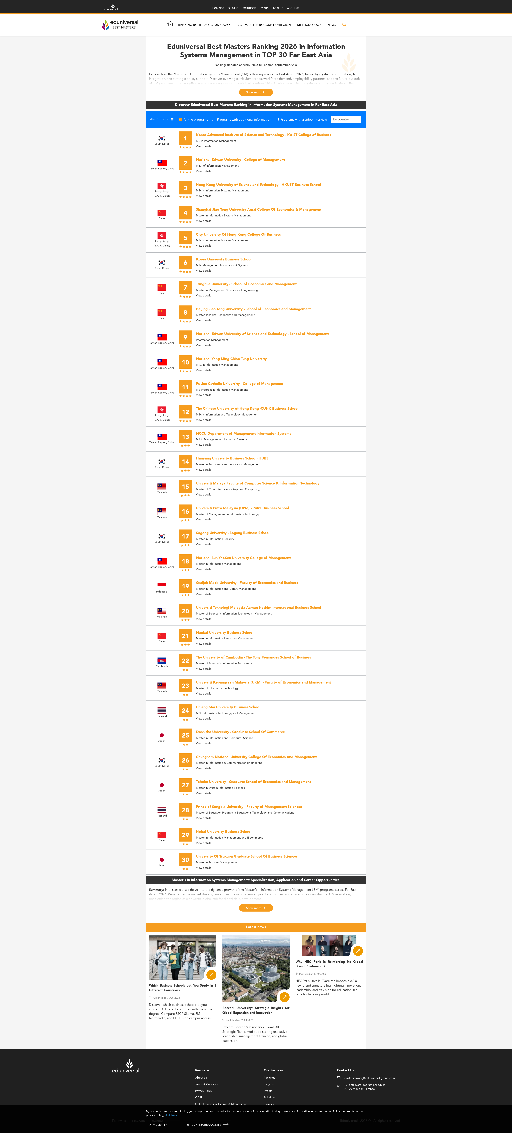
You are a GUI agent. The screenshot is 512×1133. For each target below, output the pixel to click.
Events (268, 1091)
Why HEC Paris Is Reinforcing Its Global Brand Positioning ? (329, 964)
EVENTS (264, 8)
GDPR (199, 1098)
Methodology (309, 25)
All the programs (196, 119)
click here (171, 1115)
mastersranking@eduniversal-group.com (369, 1078)
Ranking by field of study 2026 (203, 25)
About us (201, 1078)
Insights (269, 1084)
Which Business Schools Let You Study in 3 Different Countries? (182, 988)
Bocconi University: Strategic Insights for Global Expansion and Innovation (256, 1010)
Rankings (269, 1078)
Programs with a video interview (303, 119)
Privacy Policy (203, 1091)
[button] (229, 25)
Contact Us (345, 1070)
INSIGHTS (278, 8)
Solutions (269, 1098)
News (331, 25)
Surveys (269, 1104)
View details (203, 146)
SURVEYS (233, 8)
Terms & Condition (207, 1084)
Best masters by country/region (264, 25)
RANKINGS (218, 8)
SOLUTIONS (249, 8)
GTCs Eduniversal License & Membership (221, 1104)
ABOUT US (293, 8)
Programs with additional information (244, 119)
